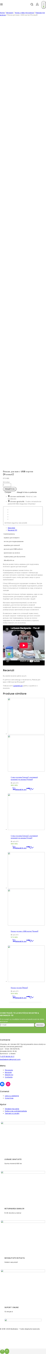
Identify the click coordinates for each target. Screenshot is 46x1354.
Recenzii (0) (12, 530)
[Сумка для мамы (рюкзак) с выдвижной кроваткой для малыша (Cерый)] (26, 829)
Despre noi (9, 1075)
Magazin (8, 1072)
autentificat (18, 686)
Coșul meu (9, 1098)
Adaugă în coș (9, 489)
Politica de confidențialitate (16, 1111)
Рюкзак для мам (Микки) (19, 988)
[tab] (25, 528)
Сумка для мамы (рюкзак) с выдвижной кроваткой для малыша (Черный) (24, 778)
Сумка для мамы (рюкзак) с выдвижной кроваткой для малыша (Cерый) (24, 837)
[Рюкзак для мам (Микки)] (26, 981)
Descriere (11, 528)
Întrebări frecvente (12, 1109)
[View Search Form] (31, 5)
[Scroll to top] (2, 1352)
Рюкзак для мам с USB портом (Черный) (24, 931)
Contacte (8, 1077)
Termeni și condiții (12, 1113)
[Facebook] (2, 1084)
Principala (9, 1070)
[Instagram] (8, 1084)
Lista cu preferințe (12, 1096)
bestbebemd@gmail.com (10, 1059)
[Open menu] (1, 5)
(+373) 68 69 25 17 (7, 1056)
